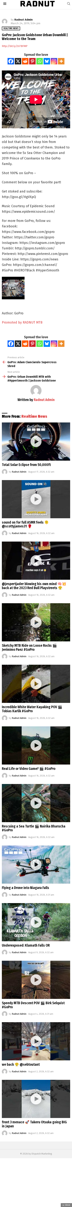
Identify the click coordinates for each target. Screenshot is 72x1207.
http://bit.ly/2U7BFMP (15, 46)
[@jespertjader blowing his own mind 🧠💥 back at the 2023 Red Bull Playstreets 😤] (36, 561)
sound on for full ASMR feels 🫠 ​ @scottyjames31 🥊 (25, 524)
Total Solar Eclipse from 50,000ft (26, 465)
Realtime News (34, 416)
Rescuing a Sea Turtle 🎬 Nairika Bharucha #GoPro (33, 828)
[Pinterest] (32, 61)
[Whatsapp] (39, 61)
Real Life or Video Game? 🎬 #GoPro (28, 769)
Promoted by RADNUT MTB (22, 322)
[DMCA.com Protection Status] (36, 1205)
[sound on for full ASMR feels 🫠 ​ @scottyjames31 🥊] (36, 499)
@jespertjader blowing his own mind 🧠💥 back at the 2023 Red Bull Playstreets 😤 (34, 586)
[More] (61, 61)
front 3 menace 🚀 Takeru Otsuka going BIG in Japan (34, 1124)
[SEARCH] (68, 4)
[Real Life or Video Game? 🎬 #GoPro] (36, 745)
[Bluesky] (47, 61)
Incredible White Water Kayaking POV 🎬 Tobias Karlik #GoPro (32, 709)
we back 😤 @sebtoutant (21, 1064)
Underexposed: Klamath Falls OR (26, 945)
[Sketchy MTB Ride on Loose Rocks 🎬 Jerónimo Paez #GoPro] (36, 622)
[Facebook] (11, 61)
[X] (18, 61)
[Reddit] (25, 61)
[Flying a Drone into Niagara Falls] (36, 864)
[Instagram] (54, 61)
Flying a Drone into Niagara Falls (25, 888)
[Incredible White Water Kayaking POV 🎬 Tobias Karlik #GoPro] (36, 684)
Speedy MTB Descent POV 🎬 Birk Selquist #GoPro (33, 1005)
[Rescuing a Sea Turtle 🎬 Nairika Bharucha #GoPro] (36, 803)
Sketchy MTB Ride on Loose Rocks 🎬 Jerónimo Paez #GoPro (29, 647)
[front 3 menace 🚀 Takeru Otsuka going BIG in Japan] (36, 1099)
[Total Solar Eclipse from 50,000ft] (36, 441)
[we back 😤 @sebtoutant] (36, 1041)
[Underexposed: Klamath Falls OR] (36, 922)
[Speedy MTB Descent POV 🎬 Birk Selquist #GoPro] (36, 980)
